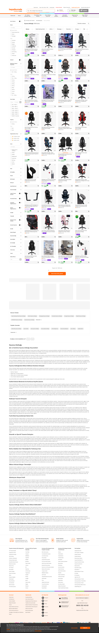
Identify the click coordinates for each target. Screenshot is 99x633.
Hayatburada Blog (28, 597)
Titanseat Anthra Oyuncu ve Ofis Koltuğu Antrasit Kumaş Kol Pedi (81, 206)
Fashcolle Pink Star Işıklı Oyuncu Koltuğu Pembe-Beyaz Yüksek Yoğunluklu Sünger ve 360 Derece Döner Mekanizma (64, 231)
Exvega (13, 42)
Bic (26, 567)
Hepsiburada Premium (76, 7)
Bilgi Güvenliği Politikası (13, 608)
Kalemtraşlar (11, 579)
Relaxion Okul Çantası (46, 569)
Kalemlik (59, 572)
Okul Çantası (11, 556)
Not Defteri (60, 559)
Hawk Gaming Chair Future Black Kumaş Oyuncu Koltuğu (31, 257)
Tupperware (27, 572)
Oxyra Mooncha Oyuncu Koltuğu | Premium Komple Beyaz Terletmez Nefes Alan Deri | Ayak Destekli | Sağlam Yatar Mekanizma (48, 257)
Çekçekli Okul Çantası (46, 559)
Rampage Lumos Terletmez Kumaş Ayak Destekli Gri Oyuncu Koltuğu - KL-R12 (31, 50)
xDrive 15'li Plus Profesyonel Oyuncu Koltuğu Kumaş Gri (81, 50)
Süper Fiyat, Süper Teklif (43, 7)
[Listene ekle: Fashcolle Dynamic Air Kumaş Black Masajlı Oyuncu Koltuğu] (71, 165)
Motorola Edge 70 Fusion (79, 571)
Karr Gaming (14, 51)
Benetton (27, 561)
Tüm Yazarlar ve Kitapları (79, 552)
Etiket (10, 575)
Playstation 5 (77, 569)
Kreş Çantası (44, 557)
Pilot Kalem (60, 565)
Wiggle (26, 584)
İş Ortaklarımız (11, 599)
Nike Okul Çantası (45, 552)
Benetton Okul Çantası (46, 565)
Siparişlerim (36, 7)
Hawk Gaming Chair (15, 32)
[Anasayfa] (25, 20)
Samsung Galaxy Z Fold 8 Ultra (80, 580)
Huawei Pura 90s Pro (78, 563)
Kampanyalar (52, 7)
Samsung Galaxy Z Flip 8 (79, 582)
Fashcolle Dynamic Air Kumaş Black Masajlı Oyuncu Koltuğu (64, 180)
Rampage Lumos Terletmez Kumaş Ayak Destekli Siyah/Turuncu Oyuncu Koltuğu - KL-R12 (65, 75)
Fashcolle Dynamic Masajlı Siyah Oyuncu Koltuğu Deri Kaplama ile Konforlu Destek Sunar (64, 206)
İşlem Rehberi (27, 612)
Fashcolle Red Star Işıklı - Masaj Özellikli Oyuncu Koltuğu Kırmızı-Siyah (82, 180)
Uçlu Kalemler (11, 582)
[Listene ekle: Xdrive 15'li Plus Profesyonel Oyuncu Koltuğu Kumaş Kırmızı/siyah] (55, 216)
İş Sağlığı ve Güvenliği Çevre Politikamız (16, 612)
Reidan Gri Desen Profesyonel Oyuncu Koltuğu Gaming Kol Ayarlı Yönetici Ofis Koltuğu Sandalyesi (32, 153)
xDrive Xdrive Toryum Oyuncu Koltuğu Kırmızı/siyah (49, 75)
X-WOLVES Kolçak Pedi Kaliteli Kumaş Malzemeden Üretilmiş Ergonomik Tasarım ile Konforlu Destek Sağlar (32, 231)
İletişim (10, 614)
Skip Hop (27, 569)
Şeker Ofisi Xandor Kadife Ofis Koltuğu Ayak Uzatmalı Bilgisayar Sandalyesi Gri (65, 257)
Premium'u (16, 11)
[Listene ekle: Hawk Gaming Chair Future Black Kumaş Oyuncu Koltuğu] (38, 241)
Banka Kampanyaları (29, 610)
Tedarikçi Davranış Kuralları (30, 602)
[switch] (20, 21)
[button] (20, 102)
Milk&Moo (27, 555)
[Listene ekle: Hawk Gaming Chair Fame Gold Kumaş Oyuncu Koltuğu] (88, 216)
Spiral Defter (44, 578)
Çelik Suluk (44, 574)
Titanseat (13, 49)
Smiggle (26, 578)
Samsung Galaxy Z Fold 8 (79, 579)
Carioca (26, 565)
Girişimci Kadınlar (59, 7)
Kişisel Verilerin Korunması (13, 606)
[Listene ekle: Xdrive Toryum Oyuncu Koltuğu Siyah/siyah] (38, 60)
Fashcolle (13, 40)
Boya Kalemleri (11, 580)
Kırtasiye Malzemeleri (13, 560)
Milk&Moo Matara (45, 572)
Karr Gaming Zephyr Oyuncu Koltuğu (65, 49)
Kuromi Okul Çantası (62, 570)
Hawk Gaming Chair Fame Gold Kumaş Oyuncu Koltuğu (81, 231)
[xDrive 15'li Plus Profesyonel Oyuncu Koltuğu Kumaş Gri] (82, 40)
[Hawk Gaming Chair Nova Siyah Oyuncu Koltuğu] (82, 144)
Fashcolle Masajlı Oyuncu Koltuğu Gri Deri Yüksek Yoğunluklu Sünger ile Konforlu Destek (65, 101)
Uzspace (27, 553)
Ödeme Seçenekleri (29, 608)
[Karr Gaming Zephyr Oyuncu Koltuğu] (65, 40)
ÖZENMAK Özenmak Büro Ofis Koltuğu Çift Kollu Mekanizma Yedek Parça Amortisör (49, 180)
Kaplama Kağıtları (12, 577)
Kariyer (10, 604)
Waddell (26, 559)
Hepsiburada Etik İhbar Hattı (82, 610)
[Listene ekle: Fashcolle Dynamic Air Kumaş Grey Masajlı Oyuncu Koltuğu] (55, 112)
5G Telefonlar (77, 575)
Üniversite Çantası (12, 586)
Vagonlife (27, 557)
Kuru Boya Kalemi (61, 584)
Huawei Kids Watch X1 (79, 560)
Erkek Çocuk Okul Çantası (46, 563)
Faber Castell (27, 563)
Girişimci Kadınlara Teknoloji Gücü (31, 604)
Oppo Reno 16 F (77, 577)
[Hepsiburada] (15, 9)
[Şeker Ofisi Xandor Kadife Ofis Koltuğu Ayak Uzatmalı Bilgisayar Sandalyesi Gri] (65, 247)
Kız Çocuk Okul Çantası (46, 561)
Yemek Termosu (61, 569)
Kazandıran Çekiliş (78, 567)
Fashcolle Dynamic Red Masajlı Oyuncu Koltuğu (81, 128)
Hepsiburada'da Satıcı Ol (85, 7)
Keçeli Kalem (44, 587)
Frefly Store (14, 55)
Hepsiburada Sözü (78, 550)
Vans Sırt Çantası (61, 567)
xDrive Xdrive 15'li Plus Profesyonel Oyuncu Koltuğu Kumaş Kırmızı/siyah (48, 231)
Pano (43, 580)
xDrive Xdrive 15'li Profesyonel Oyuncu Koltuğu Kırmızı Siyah (80, 75)
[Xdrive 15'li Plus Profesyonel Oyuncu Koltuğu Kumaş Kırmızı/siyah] (48, 222)
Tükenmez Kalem (61, 576)
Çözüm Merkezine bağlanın (82, 597)
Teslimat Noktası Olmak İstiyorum (31, 606)
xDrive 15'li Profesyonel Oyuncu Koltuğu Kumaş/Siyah (47, 50)
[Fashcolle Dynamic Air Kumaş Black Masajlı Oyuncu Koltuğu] (65, 171)
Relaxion (27, 586)
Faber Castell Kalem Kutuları (63, 587)
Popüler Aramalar (78, 554)
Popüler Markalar (78, 556)
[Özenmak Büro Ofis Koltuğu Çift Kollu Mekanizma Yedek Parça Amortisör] (48, 171)
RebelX (13, 44)
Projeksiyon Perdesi (12, 554)
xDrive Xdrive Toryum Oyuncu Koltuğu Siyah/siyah (32, 75)
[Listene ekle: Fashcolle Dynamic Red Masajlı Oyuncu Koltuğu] (88, 112)
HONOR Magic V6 (78, 586)
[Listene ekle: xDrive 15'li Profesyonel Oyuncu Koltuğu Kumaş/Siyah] (55, 34)
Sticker (59, 552)
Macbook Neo (77, 565)
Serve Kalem (60, 578)
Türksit (13, 53)
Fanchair (13, 47)
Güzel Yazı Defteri (12, 573)
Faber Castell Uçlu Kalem (62, 561)
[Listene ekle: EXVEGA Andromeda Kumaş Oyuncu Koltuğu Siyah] (71, 138)
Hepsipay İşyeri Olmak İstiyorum (31, 600)
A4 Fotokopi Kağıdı (12, 550)
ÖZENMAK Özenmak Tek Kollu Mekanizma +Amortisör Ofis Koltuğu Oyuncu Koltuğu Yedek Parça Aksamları (81, 257)
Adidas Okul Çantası (45, 582)
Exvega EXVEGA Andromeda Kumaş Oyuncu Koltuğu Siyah (65, 155)
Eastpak (26, 574)
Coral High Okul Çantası (46, 553)
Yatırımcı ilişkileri (12, 600)
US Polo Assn (27, 570)
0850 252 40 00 (82, 605)
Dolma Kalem (60, 582)
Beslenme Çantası (12, 563)
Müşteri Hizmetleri (66, 7)
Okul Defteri (11, 569)
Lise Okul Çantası (45, 555)
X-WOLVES (14, 45)
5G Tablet (76, 573)
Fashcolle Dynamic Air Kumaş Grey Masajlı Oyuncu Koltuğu (48, 128)
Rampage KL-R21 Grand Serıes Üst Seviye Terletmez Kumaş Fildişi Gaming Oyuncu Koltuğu (48, 101)
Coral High (27, 552)
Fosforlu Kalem (61, 557)
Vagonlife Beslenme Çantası (47, 576)
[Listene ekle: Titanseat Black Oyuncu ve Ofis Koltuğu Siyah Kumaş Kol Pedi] (38, 165)
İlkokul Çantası (11, 584)
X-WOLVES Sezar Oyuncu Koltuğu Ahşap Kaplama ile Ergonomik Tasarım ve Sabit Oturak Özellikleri (48, 206)
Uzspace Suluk (44, 570)
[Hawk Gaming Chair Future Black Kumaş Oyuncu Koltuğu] (31, 247)
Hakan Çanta (27, 582)
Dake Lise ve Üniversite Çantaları (48, 567)
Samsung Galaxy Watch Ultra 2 (80, 584)
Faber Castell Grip (61, 574)
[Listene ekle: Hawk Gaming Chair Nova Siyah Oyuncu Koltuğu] (88, 138)
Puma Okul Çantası (45, 584)
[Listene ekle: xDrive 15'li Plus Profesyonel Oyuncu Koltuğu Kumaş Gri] (88, 34)
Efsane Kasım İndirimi (78, 558)
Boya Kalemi (60, 563)
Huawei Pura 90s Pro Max (79, 562)
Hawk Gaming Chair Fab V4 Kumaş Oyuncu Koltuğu (31, 128)
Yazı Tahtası (11, 567)
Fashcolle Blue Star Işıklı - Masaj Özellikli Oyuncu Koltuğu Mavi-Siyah (48, 153)
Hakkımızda (11, 597)
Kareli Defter (60, 580)
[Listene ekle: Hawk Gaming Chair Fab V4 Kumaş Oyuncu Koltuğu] (38, 112)
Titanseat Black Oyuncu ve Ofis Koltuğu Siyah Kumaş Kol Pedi (30, 180)
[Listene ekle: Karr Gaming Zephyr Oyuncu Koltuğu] (71, 34)
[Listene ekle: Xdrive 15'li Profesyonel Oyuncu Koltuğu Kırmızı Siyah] (88, 60)
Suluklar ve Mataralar (13, 558)
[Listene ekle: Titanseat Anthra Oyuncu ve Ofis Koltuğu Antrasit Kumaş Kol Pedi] (88, 190)
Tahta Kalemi (60, 553)
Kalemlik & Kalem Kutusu (13, 562)
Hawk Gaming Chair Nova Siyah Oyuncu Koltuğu (81, 153)
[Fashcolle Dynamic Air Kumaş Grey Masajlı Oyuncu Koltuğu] (48, 119)
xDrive (13, 34)
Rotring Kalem (44, 586)
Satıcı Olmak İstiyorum (29, 599)
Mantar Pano (11, 565)
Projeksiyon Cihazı (12, 552)
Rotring (26, 576)
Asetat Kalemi (60, 555)
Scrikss (26, 587)
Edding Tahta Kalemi (62, 586)
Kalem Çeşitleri (11, 571)
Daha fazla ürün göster (57, 273)
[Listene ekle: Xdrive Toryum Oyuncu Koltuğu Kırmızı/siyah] (55, 60)
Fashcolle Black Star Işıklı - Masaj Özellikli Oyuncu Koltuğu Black (81, 101)
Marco (26, 580)
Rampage (13, 35)
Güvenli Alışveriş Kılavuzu (13, 610)
